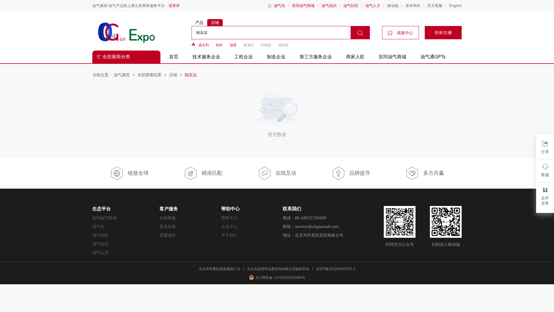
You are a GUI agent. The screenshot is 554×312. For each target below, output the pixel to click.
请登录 (174, 5)
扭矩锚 (283, 45)
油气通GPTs (433, 56)
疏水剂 (204, 45)
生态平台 (101, 208)
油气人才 (372, 5)
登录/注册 (443, 32)
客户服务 (169, 208)
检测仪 (249, 45)
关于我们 (229, 235)
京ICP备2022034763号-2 (335, 269)
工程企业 (243, 56)
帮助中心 (230, 208)
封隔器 (266, 45)
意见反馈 (168, 226)
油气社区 (350, 5)
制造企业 (276, 56)
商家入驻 (355, 56)
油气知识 (328, 5)
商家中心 (404, 33)
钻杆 (219, 45)
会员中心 (229, 226)
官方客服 (434, 5)
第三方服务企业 (316, 56)
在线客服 (168, 218)
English (455, 5)
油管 (233, 45)
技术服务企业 (206, 56)
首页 (173, 56)
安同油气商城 (303, 5)
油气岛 (279, 5)
